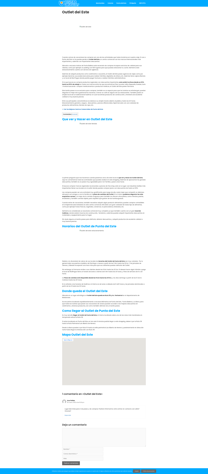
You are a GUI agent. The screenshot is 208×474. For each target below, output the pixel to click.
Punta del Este (121, 3)
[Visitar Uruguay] (69, 3)
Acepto (137, 471)
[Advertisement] (104, 20)
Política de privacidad (148, 471)
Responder (68, 415)
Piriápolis (133, 3)
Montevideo (100, 3)
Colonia (110, 3)
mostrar (74, 114)
